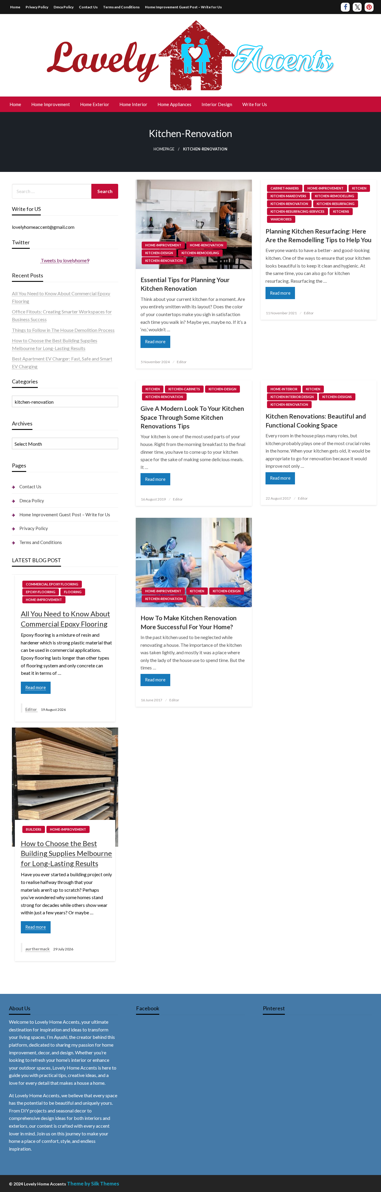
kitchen (359, 188)
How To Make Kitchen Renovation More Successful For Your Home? (188, 622)
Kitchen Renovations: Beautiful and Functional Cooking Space (316, 420)
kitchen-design (159, 253)
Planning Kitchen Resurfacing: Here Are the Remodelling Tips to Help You (318, 235)
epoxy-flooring (40, 592)
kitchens (341, 211)
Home (15, 7)
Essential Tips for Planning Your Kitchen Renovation (184, 284)
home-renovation (206, 245)
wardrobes (281, 219)
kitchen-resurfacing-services (297, 211)
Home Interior (133, 104)
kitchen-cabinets (184, 389)
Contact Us (88, 7)
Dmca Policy (64, 7)
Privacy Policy (37, 7)
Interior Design (217, 104)
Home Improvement (50, 104)
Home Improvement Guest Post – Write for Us (183, 7)
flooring (73, 592)
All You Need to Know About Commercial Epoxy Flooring (65, 618)
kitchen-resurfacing (336, 204)
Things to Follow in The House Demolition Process (63, 330)
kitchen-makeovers (288, 196)
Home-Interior (284, 389)
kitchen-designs (337, 397)
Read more (155, 341)
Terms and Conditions (121, 7)
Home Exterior (94, 104)
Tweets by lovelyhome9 (65, 260)
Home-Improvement (163, 245)
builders (33, 829)
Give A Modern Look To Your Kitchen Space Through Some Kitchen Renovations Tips (192, 417)
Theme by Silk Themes (93, 1183)
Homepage (164, 149)
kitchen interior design (292, 397)
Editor (182, 362)
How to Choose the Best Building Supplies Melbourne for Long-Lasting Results (66, 853)
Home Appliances (174, 104)
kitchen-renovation (164, 260)
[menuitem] (15, 104)
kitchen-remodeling (200, 253)
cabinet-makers (285, 188)
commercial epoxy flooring (52, 584)
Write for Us (254, 104)
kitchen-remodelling (334, 196)
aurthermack (37, 949)
